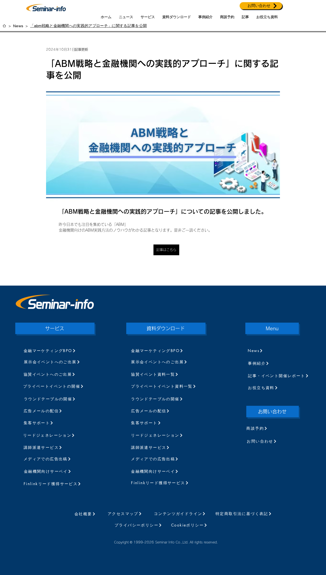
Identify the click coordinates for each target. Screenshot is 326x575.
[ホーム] (4, 26)
